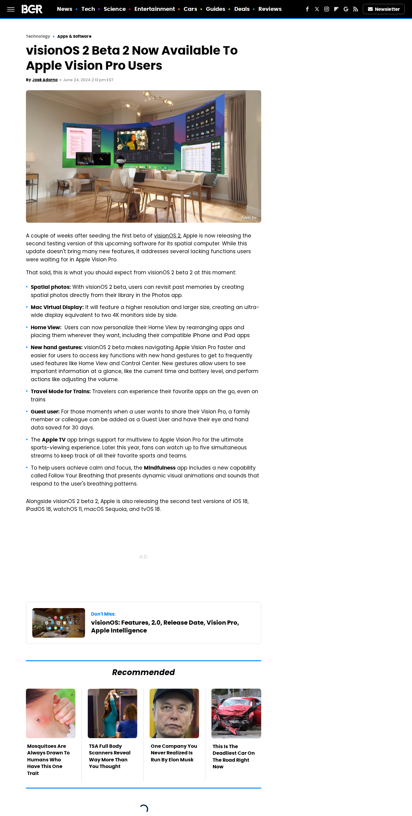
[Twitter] (317, 9)
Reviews (270, 8)
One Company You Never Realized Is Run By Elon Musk (174, 753)
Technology (38, 36)
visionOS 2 (167, 236)
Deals (242, 8)
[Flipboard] (336, 9)
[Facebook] (307, 9)
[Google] (346, 9)
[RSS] (355, 9)
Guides (216, 8)
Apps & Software (74, 36)
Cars (190, 8)
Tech (88, 8)
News (64, 8)
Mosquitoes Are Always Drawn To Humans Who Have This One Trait (48, 759)
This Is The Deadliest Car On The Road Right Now (234, 756)
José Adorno (45, 79)
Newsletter (387, 9)
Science (115, 8)
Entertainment (155, 8)
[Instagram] (326, 9)
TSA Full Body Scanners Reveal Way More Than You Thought (110, 756)
